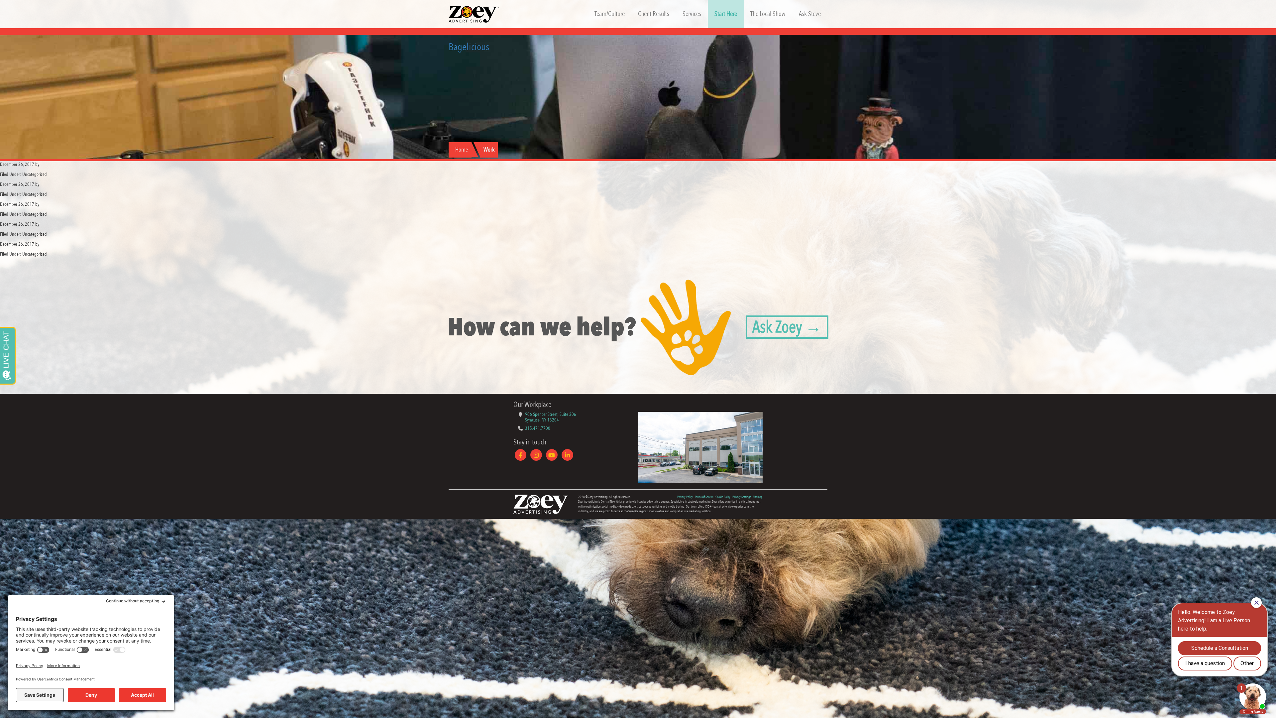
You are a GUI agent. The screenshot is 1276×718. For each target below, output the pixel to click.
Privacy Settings (741, 497)
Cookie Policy (722, 497)
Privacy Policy (685, 497)
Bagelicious (469, 47)
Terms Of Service (704, 497)
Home (461, 150)
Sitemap (758, 497)
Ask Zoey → (787, 327)
